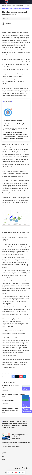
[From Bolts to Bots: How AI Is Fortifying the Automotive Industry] (6, 436)
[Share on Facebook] (9, 472)
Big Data (25, 400)
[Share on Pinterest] (16, 472)
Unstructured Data (27, 412)
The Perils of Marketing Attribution (13, 120)
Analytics (26, 396)
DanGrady (8, 23)
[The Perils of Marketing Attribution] (16, 111)
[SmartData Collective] (6, 2)
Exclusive (18, 446)
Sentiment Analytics (8, 8)
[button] (3, 2)
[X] (24, 468)
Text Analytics (26, 409)
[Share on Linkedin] (19, 472)
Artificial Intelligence (16, 438)
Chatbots (13, 446)
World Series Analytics (8, 400)
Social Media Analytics (22, 8)
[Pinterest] (27, 468)
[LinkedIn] (29, 468)
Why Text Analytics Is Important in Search (13, 394)
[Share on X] (12, 472)
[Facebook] (22, 468)
